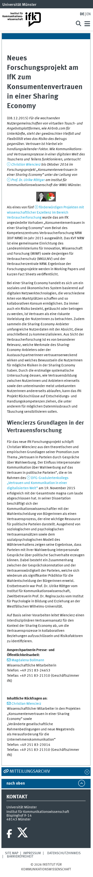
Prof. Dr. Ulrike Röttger (28, 180)
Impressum (32, 853)
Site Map (11, 853)
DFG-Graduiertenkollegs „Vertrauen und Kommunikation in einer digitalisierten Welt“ (37, 483)
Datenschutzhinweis (64, 853)
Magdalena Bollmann (27, 660)
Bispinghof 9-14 (19, 816)
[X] (23, 834)
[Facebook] (9, 834)
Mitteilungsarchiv (30, 771)
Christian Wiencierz (26, 165)
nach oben (15, 783)
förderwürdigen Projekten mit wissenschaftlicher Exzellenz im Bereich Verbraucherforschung (45, 213)
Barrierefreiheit (20, 856)
